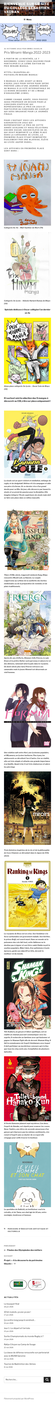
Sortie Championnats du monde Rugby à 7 (24, 1336)
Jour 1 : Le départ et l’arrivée (17, 1328)
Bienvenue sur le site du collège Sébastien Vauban (27, 8)
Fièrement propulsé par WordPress (19, 1398)
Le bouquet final (11, 1304)
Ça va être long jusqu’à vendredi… (19, 1320)
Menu (29, 19)
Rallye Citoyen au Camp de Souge (20, 1344)
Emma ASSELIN (34, 49)
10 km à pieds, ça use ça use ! (17, 1312)
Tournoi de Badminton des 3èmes (20, 1364)
